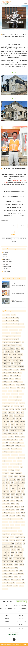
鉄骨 (3, 497)
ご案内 (16, 445)
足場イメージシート (12, 400)
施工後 (23, 479)
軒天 (3, 445)
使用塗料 (4, 534)
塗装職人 (13, 345)
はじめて (21, 433)
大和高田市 (19, 522)
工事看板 (8, 583)
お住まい (16, 482)
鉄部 (3, 442)
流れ (20, 330)
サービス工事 (10, 546)
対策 (3, 479)
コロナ (19, 363)
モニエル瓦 (5, 424)
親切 (24, 583)
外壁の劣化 (21, 552)
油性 (7, 430)
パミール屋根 (16, 467)
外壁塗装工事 (22, 385)
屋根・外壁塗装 (21, 366)
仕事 (12, 506)
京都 (22, 549)
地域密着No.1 (10, 576)
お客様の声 (15, 360)
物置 (12, 497)
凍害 (17, 570)
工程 (11, 491)
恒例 (8, 552)
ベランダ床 (17, 525)
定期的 (4, 583)
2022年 (4, 418)
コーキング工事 (20, 519)
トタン (21, 439)
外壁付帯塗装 (5, 354)
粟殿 (7, 442)
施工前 (18, 479)
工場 (23, 516)
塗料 (13, 412)
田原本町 (14, 354)
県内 (17, 500)
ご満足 (4, 421)
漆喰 (18, 461)
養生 (13, 385)
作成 (24, 543)
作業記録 (9, 372)
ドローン (12, 525)
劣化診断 (14, 366)
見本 (20, 543)
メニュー (4, 327)
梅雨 (24, 476)
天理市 (18, 491)
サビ (10, 479)
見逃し (4, 537)
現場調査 (9, 366)
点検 (3, 482)
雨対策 (4, 439)
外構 (8, 555)
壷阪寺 (15, 485)
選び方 (10, 412)
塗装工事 (4, 385)
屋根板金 (15, 576)
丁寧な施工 (5, 470)
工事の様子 (13, 580)
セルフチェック (5, 375)
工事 (8, 363)
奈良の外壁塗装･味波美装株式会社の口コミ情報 (11, 336)
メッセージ (5, 391)
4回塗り (11, 415)
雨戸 (13, 351)
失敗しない (22, 586)
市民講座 (4, 345)
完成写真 (4, 573)
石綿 (15, 546)
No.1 (20, 576)
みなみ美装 (23, 369)
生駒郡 (20, 449)
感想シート (11, 378)
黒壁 (23, 580)
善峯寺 (18, 549)
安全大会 (4, 552)
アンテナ (12, 424)
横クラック (11, 476)
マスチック (5, 476)
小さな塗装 (17, 497)
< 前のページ (4, 226)
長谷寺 (11, 485)
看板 (10, 354)
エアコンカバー (21, 485)
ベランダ (18, 412)
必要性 (17, 509)
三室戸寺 (4, 546)
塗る (8, 491)
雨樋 (8, 534)
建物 (24, 522)
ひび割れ (23, 525)
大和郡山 (15, 397)
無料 (9, 470)
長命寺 (4, 543)
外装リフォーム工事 (6, 570)
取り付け (18, 513)
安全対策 (23, 513)
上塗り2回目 (15, 433)
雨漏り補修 (20, 354)
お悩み (14, 479)
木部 (3, 488)
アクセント (14, 488)
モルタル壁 (10, 382)
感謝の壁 (10, 391)
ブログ (8, 549)
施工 (14, 369)
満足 (3, 586)
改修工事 (15, 449)
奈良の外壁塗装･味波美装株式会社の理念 (10, 318)
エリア (21, 537)
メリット (22, 540)
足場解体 (4, 366)
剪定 (3, 540)
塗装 (19, 351)
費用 (23, 342)
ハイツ (23, 488)
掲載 (14, 418)
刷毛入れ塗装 (21, 458)
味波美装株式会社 (21, 327)
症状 (3, 525)
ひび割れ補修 (17, 436)
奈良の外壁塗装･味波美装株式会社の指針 (10, 324)
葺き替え (15, 391)
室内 (8, 500)
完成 (13, 445)
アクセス (14, 327)
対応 (8, 537)
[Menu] (25, 2)
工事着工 (4, 382)
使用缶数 (4, 580)
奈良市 (7, 525)
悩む (21, 497)
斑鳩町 (10, 558)
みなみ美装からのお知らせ (9, 269)
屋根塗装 (6, 220)
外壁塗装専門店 (9, 586)
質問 (23, 427)
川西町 (4, 500)
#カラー (14, 241)
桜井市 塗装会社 (17, 357)
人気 (7, 488)
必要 (12, 427)
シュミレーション (14, 455)
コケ (21, 418)
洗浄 (23, 394)
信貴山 (4, 449)
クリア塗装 (8, 445)
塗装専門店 (17, 406)
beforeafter (5, 436)
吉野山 (8, 449)
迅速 (14, 573)
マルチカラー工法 (13, 430)
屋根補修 (4, 357)
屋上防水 (4, 576)
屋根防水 (16, 421)
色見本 (9, 452)
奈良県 (7, 388)
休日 (7, 485)
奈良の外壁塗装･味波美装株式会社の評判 (10, 339)
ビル (14, 491)
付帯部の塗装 (5, 378)
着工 (8, 427)
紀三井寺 (12, 494)
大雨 (7, 479)
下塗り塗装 (16, 464)
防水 (22, 412)
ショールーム (11, 436)
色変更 (4, 561)
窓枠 (17, 494)
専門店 (8, 494)
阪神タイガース (11, 458)
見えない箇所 (14, 567)
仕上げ (4, 503)
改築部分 (4, 513)
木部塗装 (8, 439)
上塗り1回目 (13, 549)
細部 (14, 516)
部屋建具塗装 (22, 421)
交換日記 (4, 372)
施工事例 (17, 348)
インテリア (12, 500)
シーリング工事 (8, 461)
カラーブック (22, 455)
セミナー (20, 382)
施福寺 (11, 540)
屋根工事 (10, 467)
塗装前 (21, 500)
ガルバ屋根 (16, 586)
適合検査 (7, 482)
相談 (12, 482)
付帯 (23, 558)
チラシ (13, 394)
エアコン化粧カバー (17, 558)
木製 (24, 430)
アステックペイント (15, 528)
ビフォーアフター (6, 348)
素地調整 (4, 406)
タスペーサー (5, 397)
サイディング (14, 531)
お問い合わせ (5, 330)
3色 (16, 552)
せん (17, 394)
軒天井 (4, 549)
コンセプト (13, 314)
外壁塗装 (2, 220)
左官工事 (15, 382)
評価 (11, 388)
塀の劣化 (18, 580)
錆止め (10, 397)
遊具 (7, 516)
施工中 (22, 348)
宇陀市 (13, 403)
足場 (17, 403)
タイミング (5, 412)
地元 (7, 409)
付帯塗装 (8, 394)
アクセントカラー (10, 561)
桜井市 (8, 333)
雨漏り (22, 406)
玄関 (10, 409)
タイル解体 (17, 470)
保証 (17, 418)
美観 (20, 476)
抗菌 (15, 363)
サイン (23, 436)
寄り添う (4, 427)
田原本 (16, 537)
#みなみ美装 (16, 238)
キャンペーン (7, 351)
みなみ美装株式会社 (6, 403)
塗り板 (16, 543)
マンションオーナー (18, 555)
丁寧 (24, 424)
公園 (3, 516)
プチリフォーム (21, 442)
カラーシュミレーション (18, 415)
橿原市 (9, 345)
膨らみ (10, 522)
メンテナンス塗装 (6, 519)
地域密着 (19, 400)
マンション (13, 519)
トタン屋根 (10, 573)
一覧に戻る (14, 226)
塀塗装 (21, 570)
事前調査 (19, 546)
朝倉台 (18, 388)
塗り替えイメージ (17, 375)
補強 (10, 516)
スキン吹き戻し (10, 564)
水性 (3, 430)
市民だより (9, 418)
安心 (24, 403)
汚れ (11, 464)
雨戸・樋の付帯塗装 (7, 262)
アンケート (21, 360)
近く (8, 406)
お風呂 (12, 552)
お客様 (11, 421)
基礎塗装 (4, 433)
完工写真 (12, 348)
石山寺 (20, 531)
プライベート (22, 445)
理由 (8, 421)
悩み (20, 494)
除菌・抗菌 (5, 264)
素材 (3, 509)
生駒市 (9, 528)
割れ (14, 522)
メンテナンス (22, 482)
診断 (13, 470)
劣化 (11, 375)
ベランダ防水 (5, 558)
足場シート (5, 400)
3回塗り (6, 415)
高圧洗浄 (4, 369)
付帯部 (14, 461)
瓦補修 (20, 397)
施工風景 (19, 372)
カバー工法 (5, 467)
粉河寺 (4, 494)
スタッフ (9, 327)
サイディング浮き (20, 573)
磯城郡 (4, 491)
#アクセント (23, 238)
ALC (3, 461)
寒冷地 (13, 570)
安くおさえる (5, 589)
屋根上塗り (18, 516)
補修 (10, 442)
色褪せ (13, 583)
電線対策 (12, 473)
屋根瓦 (17, 540)
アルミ (22, 506)
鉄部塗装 (9, 385)
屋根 (3, 388)
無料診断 (4, 452)
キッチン (18, 333)
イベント (8, 543)
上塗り (20, 391)
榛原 (20, 403)
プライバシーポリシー (13, 330)
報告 (8, 580)
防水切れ (4, 528)
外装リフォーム (5, 473)
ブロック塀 (8, 509)
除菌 (12, 363)
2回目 (4, 394)
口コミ (4, 333)
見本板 (13, 509)
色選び (8, 455)
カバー (13, 513)
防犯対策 (4, 360)
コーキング (10, 369)
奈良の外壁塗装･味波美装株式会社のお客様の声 (11, 342)
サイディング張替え (6, 531)
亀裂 (20, 464)
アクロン (4, 567)
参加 (13, 543)
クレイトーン (18, 583)
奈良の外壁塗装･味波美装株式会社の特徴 (10, 321)
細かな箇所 (20, 534)
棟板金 (9, 567)
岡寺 (22, 491)
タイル (7, 464)
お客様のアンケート (7, 259)
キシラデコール (15, 439)
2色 (15, 427)
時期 (3, 485)
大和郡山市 (19, 345)
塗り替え (23, 409)
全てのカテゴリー (7, 252)
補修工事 (20, 561)
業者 (24, 494)
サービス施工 (13, 534)
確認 (17, 503)
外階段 (15, 506)
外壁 (14, 388)
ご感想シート (17, 378)
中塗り (8, 503)
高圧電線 (12, 503)
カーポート (19, 452)
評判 (12, 406)
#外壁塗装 (8, 238)
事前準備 (13, 452)
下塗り (23, 388)
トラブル (19, 430)
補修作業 (4, 555)
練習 (7, 540)
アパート (7, 497)
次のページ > (23, 226)
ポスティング (18, 424)
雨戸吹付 (16, 564)
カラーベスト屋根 (6, 506)
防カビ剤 (16, 476)
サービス (21, 324)
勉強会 (4, 564)
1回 (16, 458)
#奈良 (3, 238)
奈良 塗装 (10, 357)
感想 (21, 467)
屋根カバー (22, 564)
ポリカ (4, 455)
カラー (19, 488)
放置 (16, 561)
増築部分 (22, 509)
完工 (18, 369)
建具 (3, 464)
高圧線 (9, 513)
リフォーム (13, 333)
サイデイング (5, 522)
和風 (16, 409)
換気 (17, 385)
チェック (14, 442)
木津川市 (12, 537)
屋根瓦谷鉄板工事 (7, 266)
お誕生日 (9, 360)
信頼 (3, 409)
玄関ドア (19, 427)
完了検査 (4, 363)
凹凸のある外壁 (18, 473)
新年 (12, 555)
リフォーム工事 (6, 271)
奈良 (3, 314)
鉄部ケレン (5, 458)
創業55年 (9, 433)
